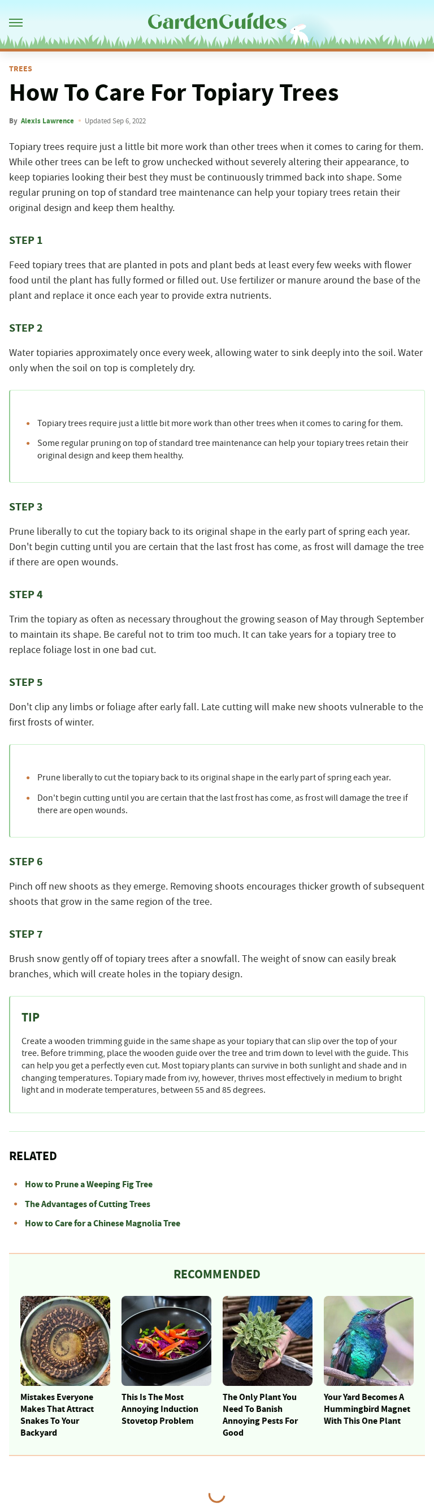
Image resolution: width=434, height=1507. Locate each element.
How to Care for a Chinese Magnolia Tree (102, 1223)
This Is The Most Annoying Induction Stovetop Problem (159, 1409)
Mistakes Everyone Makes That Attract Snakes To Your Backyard (57, 1415)
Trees (20, 69)
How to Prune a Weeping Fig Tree (89, 1184)
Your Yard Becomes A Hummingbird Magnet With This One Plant (367, 1409)
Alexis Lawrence (47, 121)
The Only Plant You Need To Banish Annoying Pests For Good (260, 1415)
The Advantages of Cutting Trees (87, 1204)
